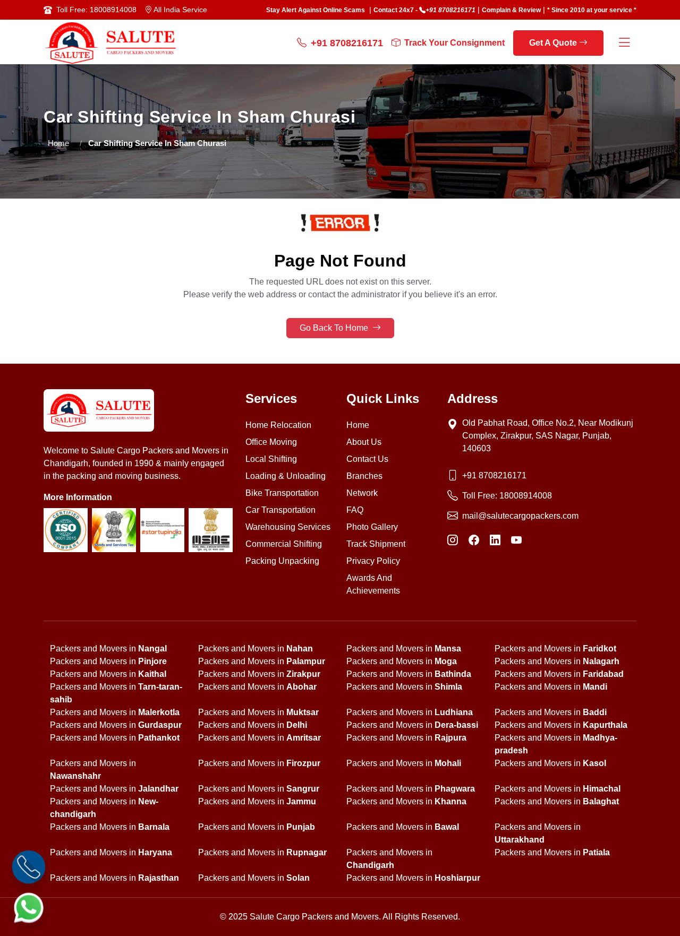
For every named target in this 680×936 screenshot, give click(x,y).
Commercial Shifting (283, 543)
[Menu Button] (624, 43)
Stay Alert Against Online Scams (315, 10)
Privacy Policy (373, 560)
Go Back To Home (335, 327)
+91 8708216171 (450, 10)
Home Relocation (278, 425)
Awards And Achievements (373, 584)
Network (362, 492)
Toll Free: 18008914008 (96, 9)
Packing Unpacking (282, 560)
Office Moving (271, 441)
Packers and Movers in (108, 648)
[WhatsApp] (29, 907)
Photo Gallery (372, 526)
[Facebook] (474, 540)
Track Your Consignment (454, 42)
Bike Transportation (282, 492)
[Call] (29, 867)
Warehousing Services (287, 526)
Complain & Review (511, 10)
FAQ (354, 509)
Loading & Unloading (285, 475)
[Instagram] (452, 540)
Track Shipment (375, 543)
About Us (363, 441)
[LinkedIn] (495, 540)
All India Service (179, 9)
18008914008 (525, 495)
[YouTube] (516, 540)
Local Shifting (271, 458)
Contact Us (367, 458)
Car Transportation (280, 509)
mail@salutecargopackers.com (520, 515)
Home (58, 143)
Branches (364, 475)
